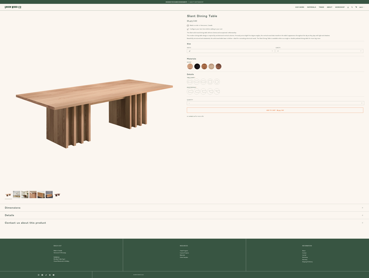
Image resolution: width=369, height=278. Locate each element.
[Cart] (356, 7)
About (303, 251)
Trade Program (184, 251)
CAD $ (361, 7)
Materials (182, 255)
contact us (192, 116)
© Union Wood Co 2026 (138, 274)
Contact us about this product (25, 222)
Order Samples (184, 257)
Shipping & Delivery (307, 262)
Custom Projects (184, 253)
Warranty (304, 259)
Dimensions (12, 207)
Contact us (56, 257)
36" (190, 51)
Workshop (305, 257)
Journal (304, 255)
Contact (304, 253)
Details (9, 215)
